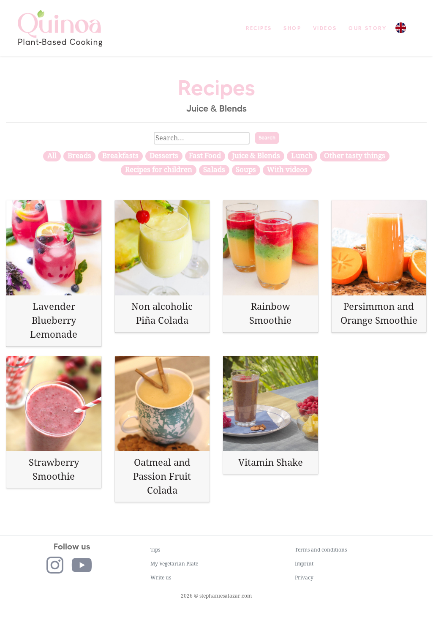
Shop (292, 28)
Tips (155, 550)
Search (267, 137)
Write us (160, 578)
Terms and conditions (321, 550)
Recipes (259, 28)
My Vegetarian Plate (174, 564)
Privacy (304, 578)
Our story (368, 28)
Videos (325, 28)
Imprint (304, 564)
